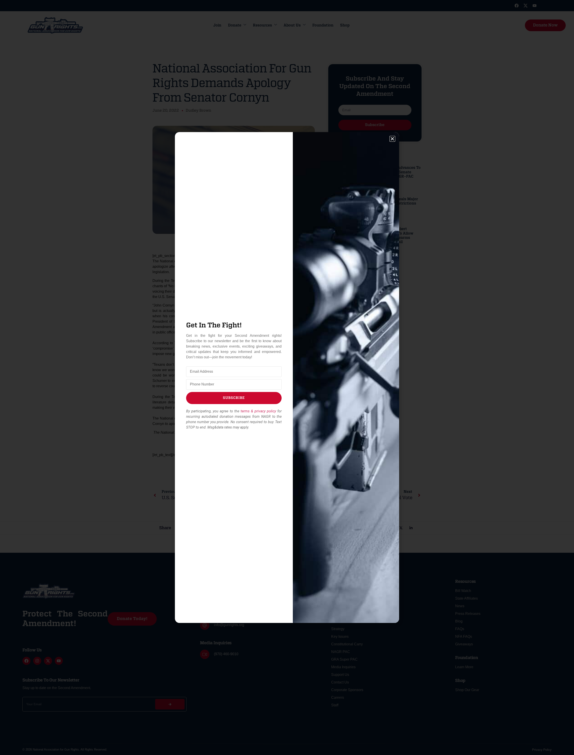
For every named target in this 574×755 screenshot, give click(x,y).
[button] (392, 139)
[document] (287, 377)
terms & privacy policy (258, 411)
